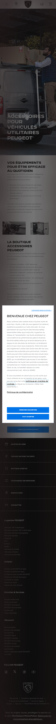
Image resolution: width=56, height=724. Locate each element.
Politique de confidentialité (20, 392)
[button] (42, 310)
